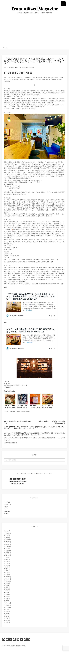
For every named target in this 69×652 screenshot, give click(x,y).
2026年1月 (7, 531)
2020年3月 (7, 622)
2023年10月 (7, 546)
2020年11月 (7, 605)
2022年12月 (7, 550)
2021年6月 (7, 590)
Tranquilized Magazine (34, 8)
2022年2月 (7, 572)
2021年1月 (7, 601)
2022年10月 (7, 555)
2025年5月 (7, 535)
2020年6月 (7, 616)
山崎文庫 (23, 411)
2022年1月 (7, 574)
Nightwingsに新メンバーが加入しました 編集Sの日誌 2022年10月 (51, 422)
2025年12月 (7, 533)
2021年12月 (7, 577)
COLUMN (12, 411)
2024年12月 (7, 540)
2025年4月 (7, 537)
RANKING (7, 511)
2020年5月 (7, 618)
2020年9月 (7, 609)
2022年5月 (7, 566)
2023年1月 (7, 548)
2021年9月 (7, 583)
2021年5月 (7, 592)
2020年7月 (7, 614)
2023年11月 (7, 544)
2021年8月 (7, 585)
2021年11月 (7, 579)
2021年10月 (7, 581)
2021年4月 (7, 594)
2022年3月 (7, 570)
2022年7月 (7, 561)
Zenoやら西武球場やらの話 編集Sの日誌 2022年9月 (17, 422)
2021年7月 (7, 588)
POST (5, 509)
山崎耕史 (28, 411)
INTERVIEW (7, 504)
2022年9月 (7, 557)
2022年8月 (7, 559)
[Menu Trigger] (63, 3)
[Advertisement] (34, 32)
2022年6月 (7, 564)
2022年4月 (7, 568)
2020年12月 (7, 603)
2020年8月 (7, 612)
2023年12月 (7, 542)
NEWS (6, 507)
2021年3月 (7, 596)
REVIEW (6, 513)
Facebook (7, 387)
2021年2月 (7, 598)
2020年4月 (7, 620)
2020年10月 (7, 607)
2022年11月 (7, 553)
